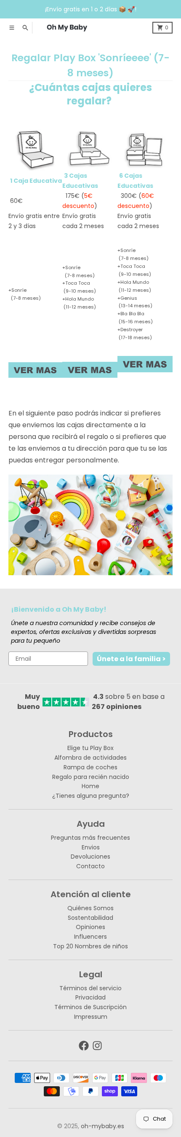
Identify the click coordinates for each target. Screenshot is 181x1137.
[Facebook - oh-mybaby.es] (84, 1046)
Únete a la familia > (131, 659)
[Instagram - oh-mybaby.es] (97, 1046)
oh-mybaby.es (102, 1126)
